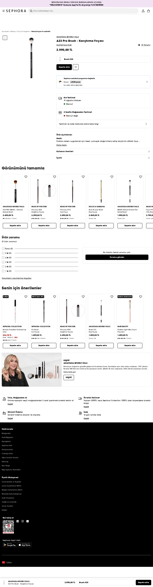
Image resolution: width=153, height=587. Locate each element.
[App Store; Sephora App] (24, 545)
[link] (116, 257)
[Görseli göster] (5, 38)
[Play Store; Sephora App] (10, 545)
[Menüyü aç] (3, 11)
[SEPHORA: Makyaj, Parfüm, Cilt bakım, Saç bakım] (16, 11)
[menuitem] (143, 11)
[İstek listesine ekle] (26, 177)
